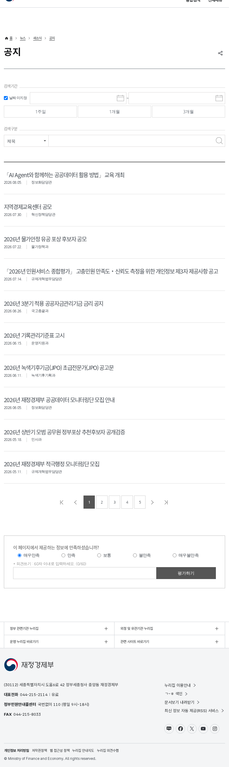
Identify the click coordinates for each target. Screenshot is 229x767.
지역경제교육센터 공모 (28, 207)
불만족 (145, 555)
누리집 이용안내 (178, 685)
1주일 (40, 111)
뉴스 (23, 38)
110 (57, 704)
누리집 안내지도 (83, 751)
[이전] (76, 502)
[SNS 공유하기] (220, 53)
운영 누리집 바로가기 (24, 642)
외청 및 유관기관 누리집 (136, 628)
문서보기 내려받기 (179, 702)
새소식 (37, 38)
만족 (71, 555)
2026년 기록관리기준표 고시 (34, 335)
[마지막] (166, 502)
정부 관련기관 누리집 (24, 628)
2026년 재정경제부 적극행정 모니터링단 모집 (51, 464)
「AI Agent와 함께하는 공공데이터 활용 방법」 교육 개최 (64, 175)
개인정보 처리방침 (16, 751)
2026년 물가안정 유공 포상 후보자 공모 (45, 239)
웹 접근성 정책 (59, 751)
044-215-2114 (33, 694)
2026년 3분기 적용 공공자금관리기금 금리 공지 (53, 303)
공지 (52, 38)
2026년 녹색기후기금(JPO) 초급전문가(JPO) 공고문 (58, 367)
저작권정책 (39, 751)
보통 (107, 555)
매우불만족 (189, 555)
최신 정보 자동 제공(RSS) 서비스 (192, 710)
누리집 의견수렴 (108, 751)
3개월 (188, 111)
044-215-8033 (27, 714)
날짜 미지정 (18, 98)
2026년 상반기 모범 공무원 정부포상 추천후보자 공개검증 (64, 432)
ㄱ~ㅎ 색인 (173, 693)
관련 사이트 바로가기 (134, 642)
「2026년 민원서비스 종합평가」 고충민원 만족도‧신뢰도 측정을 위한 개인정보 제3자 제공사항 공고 (111, 271)
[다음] (153, 502)
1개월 (114, 111)
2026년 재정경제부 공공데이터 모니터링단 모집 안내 (59, 400)
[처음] (62, 502)
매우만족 (32, 555)
